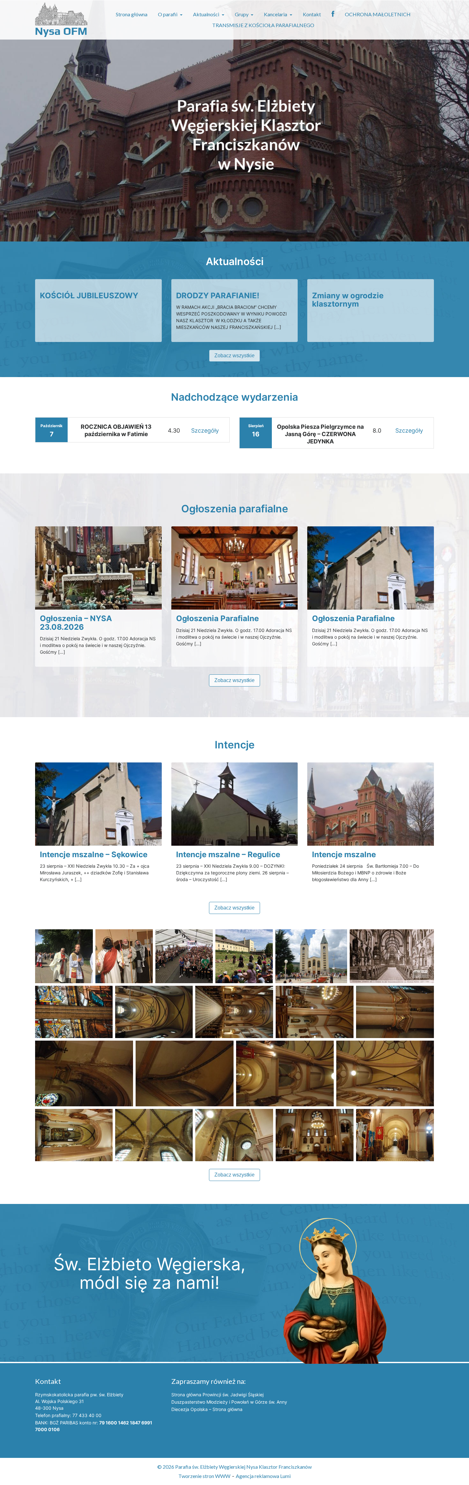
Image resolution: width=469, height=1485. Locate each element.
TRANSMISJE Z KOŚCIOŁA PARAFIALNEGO (263, 25)
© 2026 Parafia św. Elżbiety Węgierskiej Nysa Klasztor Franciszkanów (234, 1467)
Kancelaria (276, 14)
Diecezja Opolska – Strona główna (206, 1409)
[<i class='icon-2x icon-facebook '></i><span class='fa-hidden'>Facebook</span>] (333, 14)
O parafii (168, 14)
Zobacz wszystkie (234, 355)
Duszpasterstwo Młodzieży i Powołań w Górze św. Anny (229, 1402)
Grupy (242, 14)
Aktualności (206, 14)
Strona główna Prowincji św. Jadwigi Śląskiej (217, 1394)
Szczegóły (205, 430)
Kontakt (312, 14)
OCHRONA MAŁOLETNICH (378, 14)
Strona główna (131, 14)
